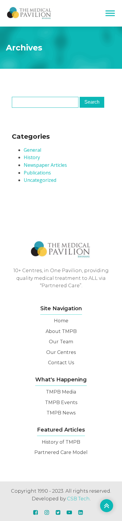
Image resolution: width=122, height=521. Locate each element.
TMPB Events (61, 402)
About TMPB (61, 331)
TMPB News (61, 413)
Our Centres (61, 352)
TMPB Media (61, 392)
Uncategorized (40, 180)
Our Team (61, 341)
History (32, 157)
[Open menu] (110, 13)
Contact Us (61, 362)
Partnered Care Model (61, 452)
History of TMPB (61, 442)
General (32, 150)
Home (61, 321)
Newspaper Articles (45, 165)
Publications (37, 172)
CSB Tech (78, 499)
